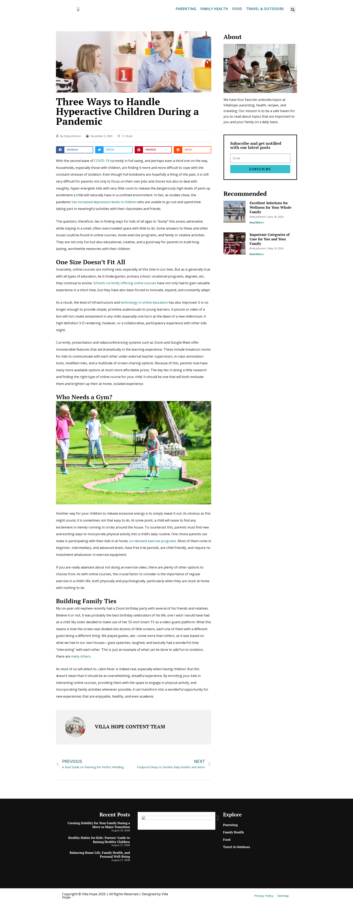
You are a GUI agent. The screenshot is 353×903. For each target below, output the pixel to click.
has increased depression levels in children (104, 202)
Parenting (186, 9)
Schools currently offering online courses (124, 283)
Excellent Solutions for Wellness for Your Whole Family (270, 207)
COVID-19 (101, 160)
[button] (292, 9)
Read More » (257, 222)
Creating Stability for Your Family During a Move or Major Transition (99, 825)
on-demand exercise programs (152, 541)
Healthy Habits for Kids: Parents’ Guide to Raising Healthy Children (99, 840)
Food (237, 9)
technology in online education (144, 302)
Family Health (214, 9)
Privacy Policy (263, 896)
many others (80, 656)
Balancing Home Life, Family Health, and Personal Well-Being (100, 855)
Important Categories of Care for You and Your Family (269, 239)
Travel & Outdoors (265, 9)
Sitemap (283, 896)
